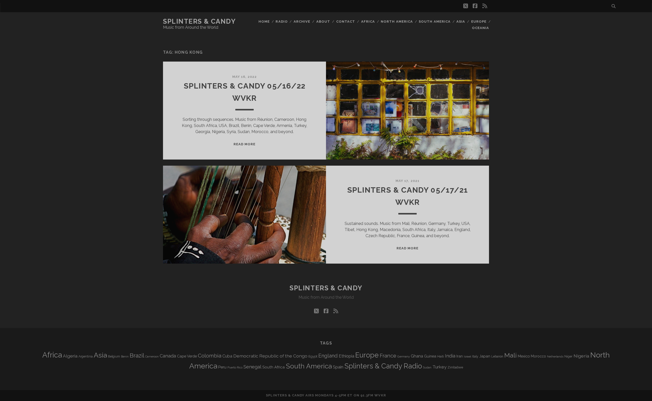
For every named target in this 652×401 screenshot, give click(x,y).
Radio (282, 21)
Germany (403, 356)
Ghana (417, 356)
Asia (460, 21)
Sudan (427, 367)
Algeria (70, 356)
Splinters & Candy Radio (383, 366)
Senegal (252, 366)
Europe (478, 21)
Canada (168, 356)
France (388, 356)
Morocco (538, 356)
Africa (368, 21)
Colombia (209, 356)
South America (435, 21)
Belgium (114, 356)
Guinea (430, 356)
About (323, 21)
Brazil (137, 355)
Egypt (312, 356)
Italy (475, 356)
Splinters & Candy (199, 21)
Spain (338, 366)
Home (264, 21)
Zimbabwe (455, 367)
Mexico (524, 356)
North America (397, 21)
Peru (222, 367)
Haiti (440, 356)
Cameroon (152, 356)
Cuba (227, 356)
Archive (302, 21)
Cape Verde (187, 356)
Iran (459, 356)
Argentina (85, 356)
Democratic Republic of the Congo (270, 356)
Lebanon (497, 356)
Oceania (480, 28)
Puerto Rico (234, 367)
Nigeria (581, 356)
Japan (484, 356)
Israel (467, 356)
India (450, 356)
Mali (510, 355)
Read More (244, 144)
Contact (345, 21)
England (328, 356)
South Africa (273, 367)
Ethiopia (346, 356)
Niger (568, 356)
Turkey (439, 366)
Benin (125, 356)
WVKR (380, 395)
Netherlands (555, 356)
